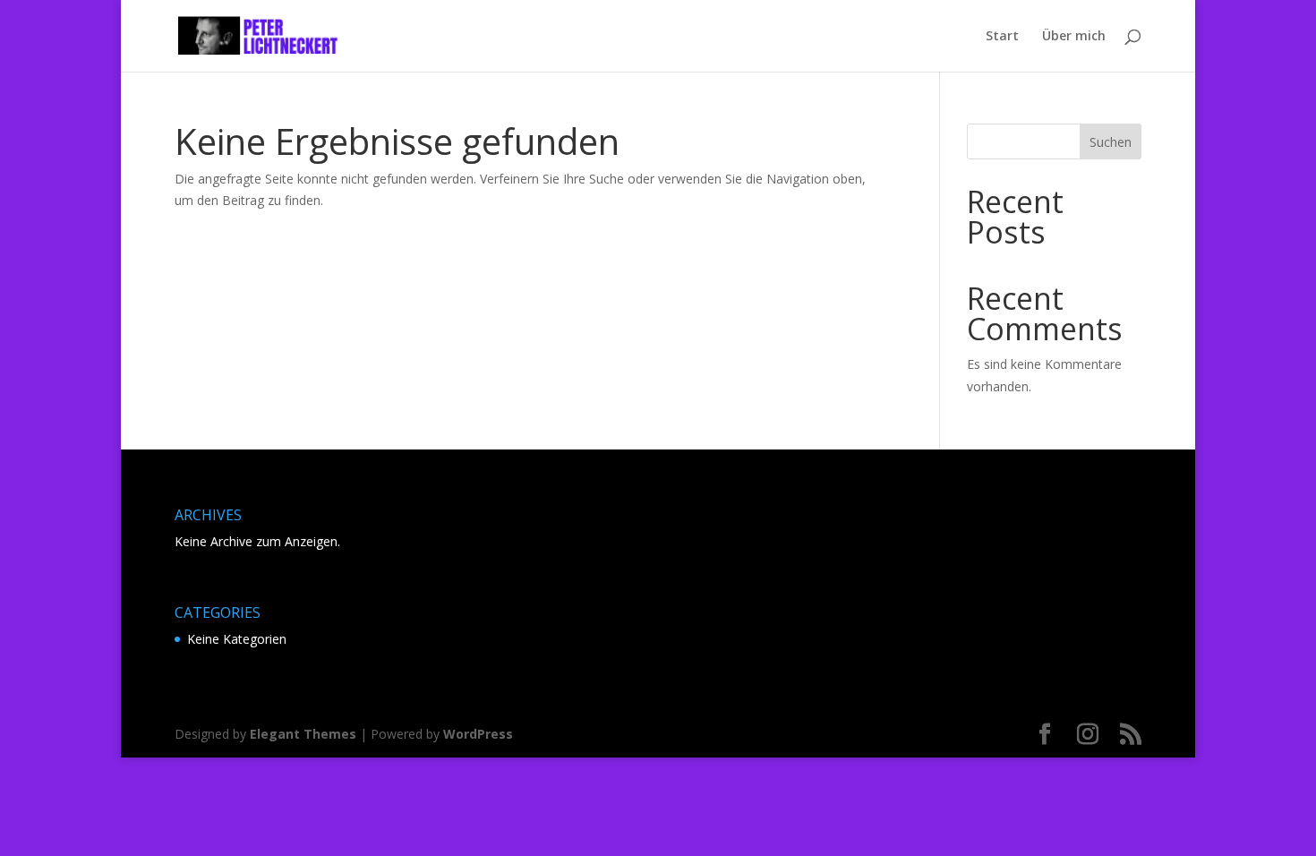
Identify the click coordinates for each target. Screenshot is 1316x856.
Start (1002, 37)
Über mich (1074, 37)
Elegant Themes (303, 733)
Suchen (1111, 141)
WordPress (478, 733)
